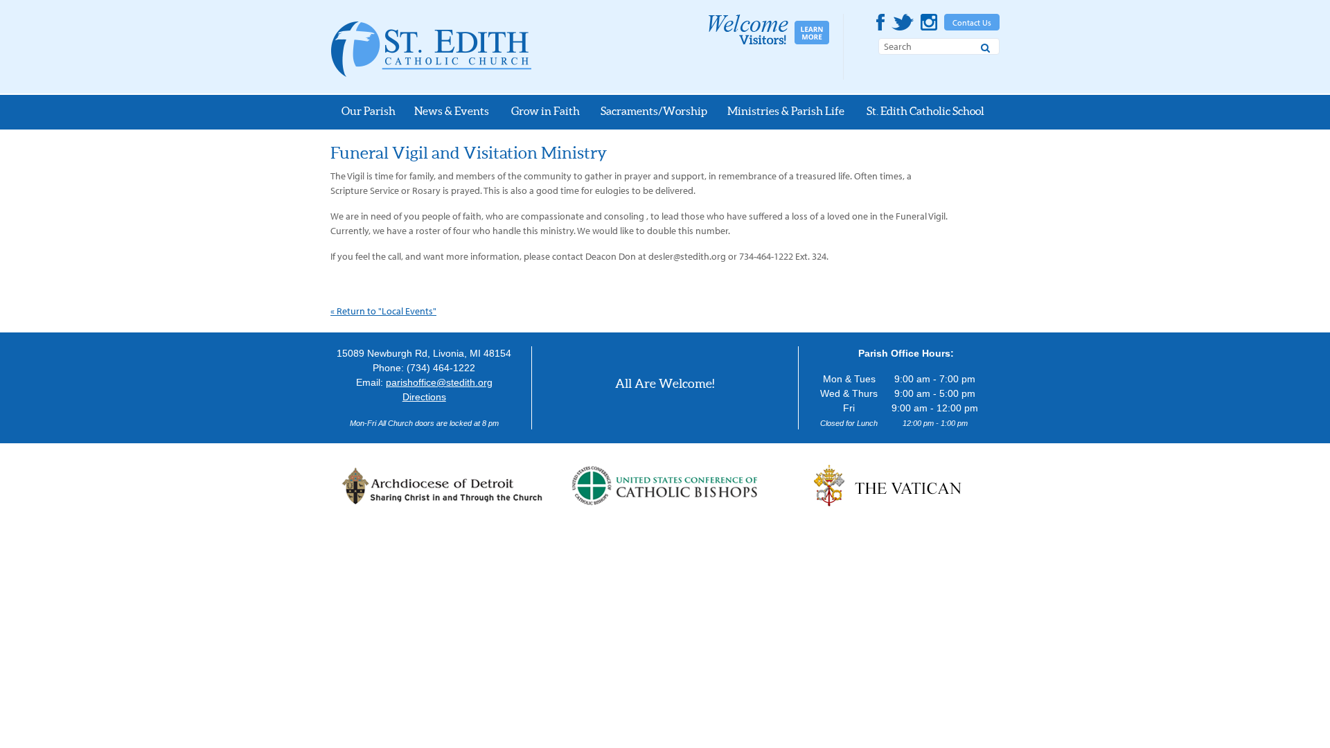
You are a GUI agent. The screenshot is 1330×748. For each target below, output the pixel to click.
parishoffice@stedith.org (439, 382)
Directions (424, 396)
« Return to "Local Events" (383, 311)
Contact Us (971, 22)
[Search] (985, 46)
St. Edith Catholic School (925, 111)
